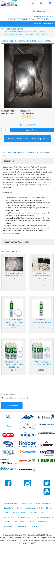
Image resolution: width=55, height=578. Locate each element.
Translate (49, 17)
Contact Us (34, 526)
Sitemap (49, 508)
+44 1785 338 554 (37, 19)
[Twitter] (47, 486)
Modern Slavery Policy (43, 503)
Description (8, 160)
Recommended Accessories (16, 241)
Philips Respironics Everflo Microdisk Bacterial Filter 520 (13, 275)
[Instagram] (27, 486)
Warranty (33, 513)
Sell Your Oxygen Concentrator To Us (30, 508)
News (24, 503)
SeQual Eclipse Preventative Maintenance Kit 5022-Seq (41, 275)
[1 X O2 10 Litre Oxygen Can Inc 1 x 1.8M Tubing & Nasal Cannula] (14, 308)
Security (6, 522)
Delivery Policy (22, 526)
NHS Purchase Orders (25, 517)
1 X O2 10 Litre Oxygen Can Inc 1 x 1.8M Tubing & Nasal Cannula (14, 322)
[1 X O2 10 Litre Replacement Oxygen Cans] (41, 308)
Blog (30, 503)
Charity (6, 513)
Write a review (12, 405)
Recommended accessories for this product (27, 138)
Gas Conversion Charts (44, 517)
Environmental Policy (11, 503)
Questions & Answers (19, 513)
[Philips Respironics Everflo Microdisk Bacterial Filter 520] (14, 264)
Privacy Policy (9, 526)
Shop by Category (43, 24)
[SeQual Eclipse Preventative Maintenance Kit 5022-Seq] (41, 264)
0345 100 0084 (15, 19)
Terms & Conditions (19, 522)
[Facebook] (8, 486)
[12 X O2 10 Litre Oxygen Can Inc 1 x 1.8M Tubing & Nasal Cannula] (14, 350)
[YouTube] (47, 495)
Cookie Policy (8, 508)
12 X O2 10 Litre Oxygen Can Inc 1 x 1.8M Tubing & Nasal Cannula (14, 364)
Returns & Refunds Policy (38, 522)
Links (41, 513)
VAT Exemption (9, 517)
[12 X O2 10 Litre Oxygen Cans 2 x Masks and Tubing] (41, 350)
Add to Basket (31, 130)
